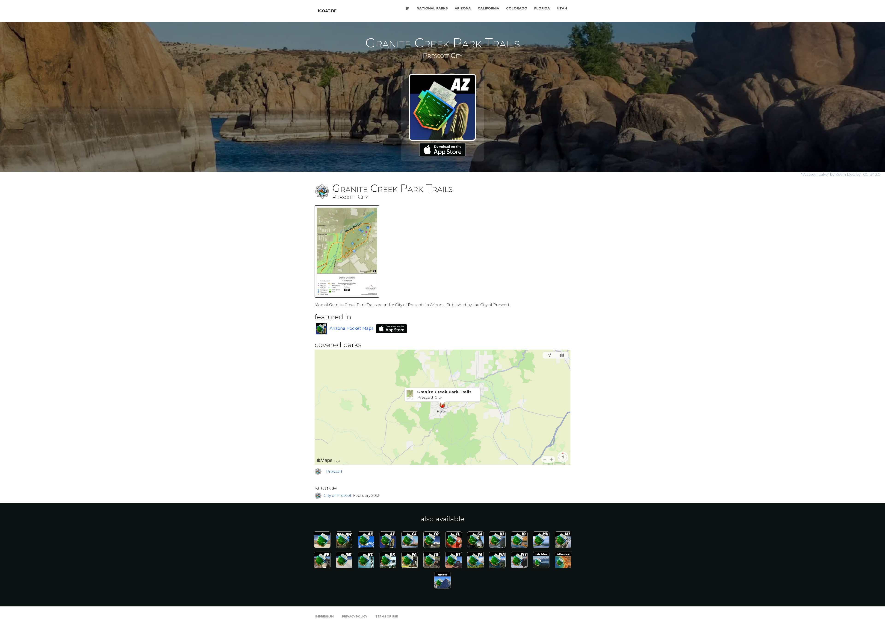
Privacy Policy (354, 616)
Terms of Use (386, 616)
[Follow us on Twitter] (407, 8)
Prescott (334, 471)
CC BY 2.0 (871, 174)
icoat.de (327, 11)
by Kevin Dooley (831, 174)
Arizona (463, 8)
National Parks (432, 8)
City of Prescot (337, 496)
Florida (542, 8)
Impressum (324, 616)
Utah (562, 8)
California (488, 8)
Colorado (516, 8)
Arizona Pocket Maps (352, 328)
